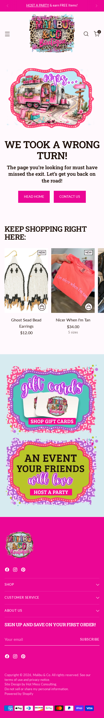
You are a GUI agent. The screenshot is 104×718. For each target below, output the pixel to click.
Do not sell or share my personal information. (37, 689)
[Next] (96, 6)
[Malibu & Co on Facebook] (8, 570)
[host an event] (52, 471)
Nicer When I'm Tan (73, 319)
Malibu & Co (41, 675)
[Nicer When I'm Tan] (73, 280)
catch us (58, 5)
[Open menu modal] (7, 34)
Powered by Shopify (19, 694)
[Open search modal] (86, 34)
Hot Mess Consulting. (41, 684)
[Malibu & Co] (52, 34)
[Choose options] (89, 307)
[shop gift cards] (52, 399)
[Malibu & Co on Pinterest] (24, 570)
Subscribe (90, 639)
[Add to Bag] (42, 307)
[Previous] (7, 6)
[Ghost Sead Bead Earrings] (26, 280)
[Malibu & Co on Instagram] (16, 570)
